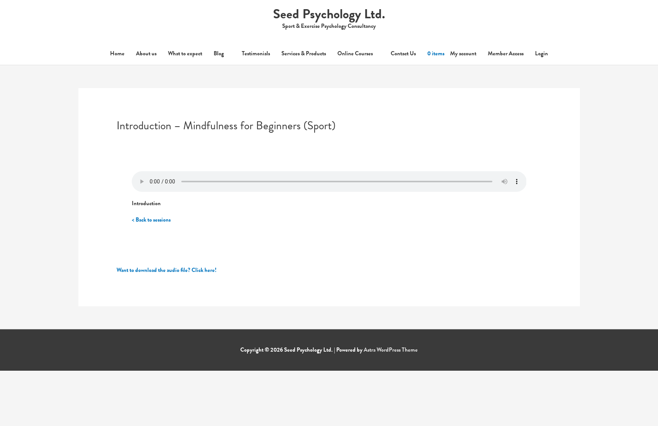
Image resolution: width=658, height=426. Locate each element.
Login (541, 53)
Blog (219, 53)
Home (117, 53)
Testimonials (256, 53)
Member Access (506, 53)
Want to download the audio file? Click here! (167, 270)
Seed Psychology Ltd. (329, 14)
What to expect (185, 53)
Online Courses (355, 53)
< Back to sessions (151, 219)
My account (463, 53)
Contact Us (403, 53)
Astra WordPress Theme (391, 350)
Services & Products (303, 53)
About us (146, 53)
